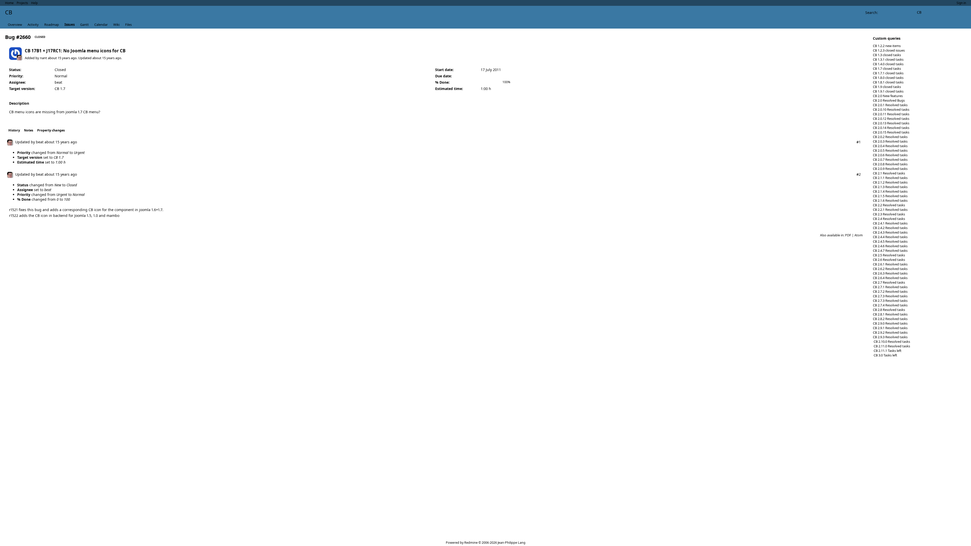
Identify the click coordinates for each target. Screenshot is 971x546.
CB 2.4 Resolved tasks (889, 218)
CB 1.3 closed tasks (887, 55)
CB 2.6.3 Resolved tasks (890, 273)
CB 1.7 (60, 88)
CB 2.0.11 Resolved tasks (891, 114)
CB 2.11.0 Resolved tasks (891, 346)
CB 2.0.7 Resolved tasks (890, 159)
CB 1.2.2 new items (887, 45)
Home (9, 3)
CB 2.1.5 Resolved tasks (890, 196)
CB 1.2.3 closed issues (889, 50)
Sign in (961, 3)
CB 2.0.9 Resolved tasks (890, 168)
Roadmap (51, 24)
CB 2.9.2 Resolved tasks (890, 332)
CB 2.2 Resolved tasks (889, 205)
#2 (858, 174)
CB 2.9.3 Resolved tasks (890, 337)
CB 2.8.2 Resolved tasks (890, 318)
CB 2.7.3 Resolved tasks (890, 296)
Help (34, 3)
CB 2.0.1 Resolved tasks (890, 105)
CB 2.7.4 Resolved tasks (890, 305)
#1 (858, 142)
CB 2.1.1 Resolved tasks (890, 177)
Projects (22, 3)
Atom (858, 235)
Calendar (101, 24)
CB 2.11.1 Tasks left (887, 350)
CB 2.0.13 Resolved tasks (891, 123)
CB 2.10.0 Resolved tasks (891, 341)
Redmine (471, 542)
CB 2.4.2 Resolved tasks (890, 227)
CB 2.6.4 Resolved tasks (890, 278)
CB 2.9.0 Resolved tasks (890, 323)
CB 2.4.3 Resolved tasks (890, 232)
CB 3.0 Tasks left (885, 355)
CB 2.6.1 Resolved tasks (890, 264)
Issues (69, 24)
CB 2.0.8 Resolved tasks (890, 164)
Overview (15, 24)
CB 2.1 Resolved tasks (889, 173)
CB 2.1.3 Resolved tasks (890, 187)
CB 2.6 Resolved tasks (889, 259)
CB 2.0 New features (888, 96)
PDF (848, 235)
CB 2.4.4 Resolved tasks (890, 237)
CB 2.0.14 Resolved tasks (891, 127)
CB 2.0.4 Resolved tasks (890, 146)
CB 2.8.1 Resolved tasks (890, 314)
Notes (28, 130)
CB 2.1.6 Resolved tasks (890, 200)
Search (871, 12)
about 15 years (59, 58)
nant (43, 58)
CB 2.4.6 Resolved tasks (890, 246)
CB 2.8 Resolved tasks (889, 309)
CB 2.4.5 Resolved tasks (890, 241)
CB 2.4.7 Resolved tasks (890, 250)
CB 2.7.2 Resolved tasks (890, 291)
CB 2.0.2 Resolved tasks (890, 136)
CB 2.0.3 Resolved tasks (890, 141)
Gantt (84, 24)
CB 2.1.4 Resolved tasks (890, 191)
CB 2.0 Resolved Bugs (889, 100)
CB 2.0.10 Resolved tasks (891, 109)
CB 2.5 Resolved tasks (889, 255)
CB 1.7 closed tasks (887, 68)
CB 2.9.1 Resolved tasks (890, 328)
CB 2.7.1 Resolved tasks (890, 287)
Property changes (51, 130)
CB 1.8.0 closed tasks (888, 77)
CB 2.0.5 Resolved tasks (890, 150)
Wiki (116, 24)
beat (58, 82)
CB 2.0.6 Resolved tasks (890, 155)
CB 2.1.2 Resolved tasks (890, 182)
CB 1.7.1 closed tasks (888, 73)
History (14, 130)
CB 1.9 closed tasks (887, 86)
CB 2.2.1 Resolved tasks (890, 209)
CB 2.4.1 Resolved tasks (890, 223)
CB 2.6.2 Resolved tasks (890, 268)
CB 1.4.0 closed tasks (888, 64)
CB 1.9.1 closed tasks (888, 91)
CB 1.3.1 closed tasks (888, 59)
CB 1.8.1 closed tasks (888, 82)
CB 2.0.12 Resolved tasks (891, 118)
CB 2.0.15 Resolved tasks (891, 132)
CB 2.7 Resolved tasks (889, 282)
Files (128, 24)
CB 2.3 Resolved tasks (889, 214)
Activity (33, 24)
